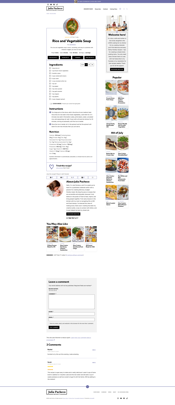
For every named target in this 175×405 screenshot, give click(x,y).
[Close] (112, 187)
